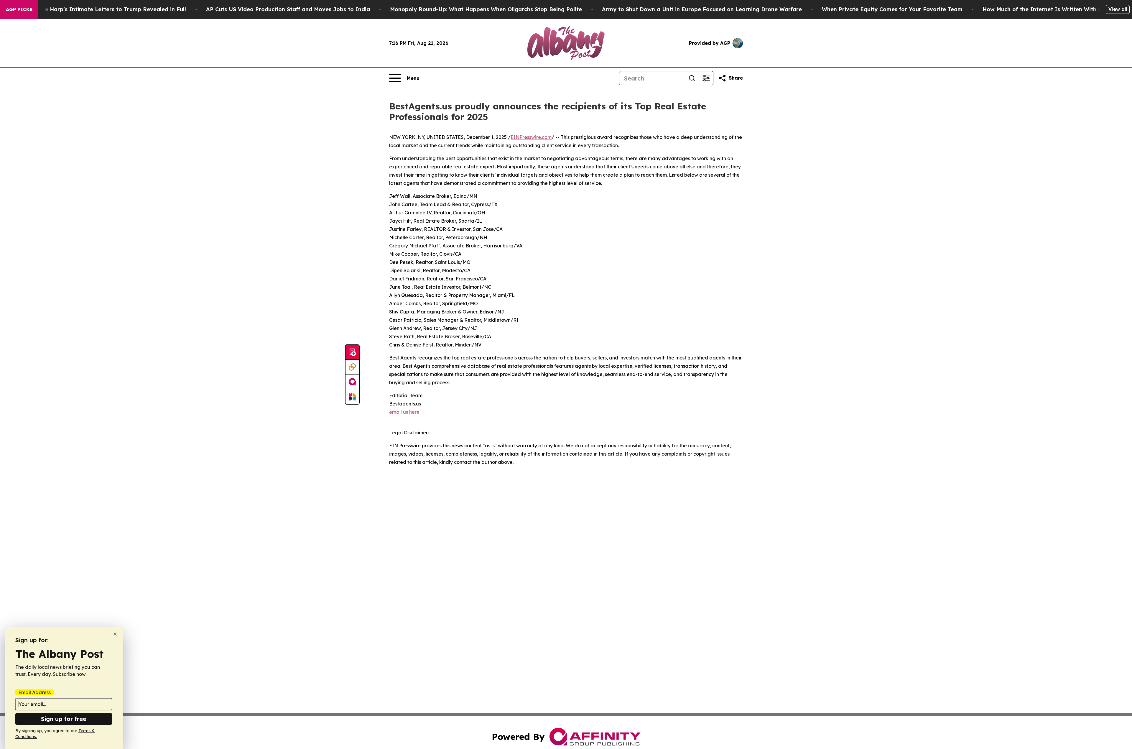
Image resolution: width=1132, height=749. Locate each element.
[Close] (115, 634)
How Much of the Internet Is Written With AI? (1045, 9)
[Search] (692, 78)
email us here (404, 412)
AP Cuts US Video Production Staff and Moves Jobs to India (288, 9)
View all (1117, 9)
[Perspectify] (352, 367)
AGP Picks (19, 9)
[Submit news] (352, 352)
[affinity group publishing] (352, 381)
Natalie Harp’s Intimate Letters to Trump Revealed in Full (107, 9)
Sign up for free (63, 718)
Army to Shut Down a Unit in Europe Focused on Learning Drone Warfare (702, 9)
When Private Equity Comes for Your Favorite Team (892, 9)
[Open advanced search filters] (706, 78)
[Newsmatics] (352, 396)
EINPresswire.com (531, 137)
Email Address (34, 692)
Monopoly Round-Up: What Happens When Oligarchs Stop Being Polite (486, 9)
